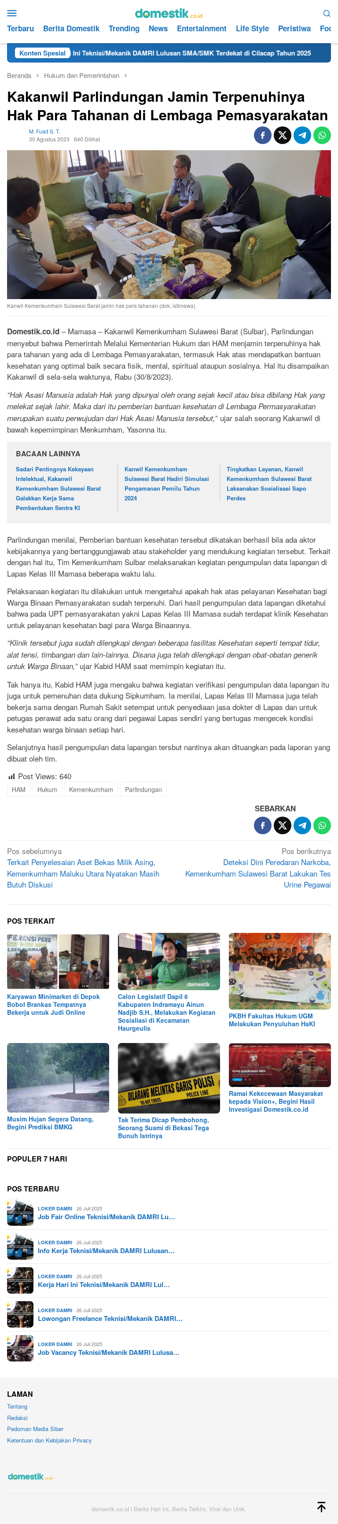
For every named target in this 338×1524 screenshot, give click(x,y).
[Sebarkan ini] (263, 135)
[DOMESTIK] (169, 11)
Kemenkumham (91, 789)
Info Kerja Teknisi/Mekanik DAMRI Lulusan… (106, 1250)
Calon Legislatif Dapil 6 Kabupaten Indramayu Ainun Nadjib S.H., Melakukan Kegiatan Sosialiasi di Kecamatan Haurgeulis (167, 1012)
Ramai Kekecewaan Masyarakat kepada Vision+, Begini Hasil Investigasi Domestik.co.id (276, 1101)
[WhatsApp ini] (322, 135)
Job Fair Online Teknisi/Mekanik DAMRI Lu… (106, 1217)
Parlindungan (143, 789)
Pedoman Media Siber (35, 1428)
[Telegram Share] (302, 135)
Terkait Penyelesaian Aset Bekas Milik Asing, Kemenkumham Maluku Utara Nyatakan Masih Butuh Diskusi (83, 867)
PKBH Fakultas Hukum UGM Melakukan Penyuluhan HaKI (272, 1019)
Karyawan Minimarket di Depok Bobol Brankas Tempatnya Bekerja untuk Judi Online (53, 1004)
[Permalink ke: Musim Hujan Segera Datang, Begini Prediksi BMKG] (58, 1078)
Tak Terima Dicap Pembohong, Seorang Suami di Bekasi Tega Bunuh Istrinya (163, 1127)
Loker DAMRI (55, 1208)
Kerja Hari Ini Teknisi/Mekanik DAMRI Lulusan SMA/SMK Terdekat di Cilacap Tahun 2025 (138, 53)
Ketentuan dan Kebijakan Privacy (49, 1440)
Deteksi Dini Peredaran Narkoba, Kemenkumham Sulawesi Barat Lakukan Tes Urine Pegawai (258, 867)
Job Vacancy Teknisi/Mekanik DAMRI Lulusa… (109, 1352)
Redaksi (17, 1417)
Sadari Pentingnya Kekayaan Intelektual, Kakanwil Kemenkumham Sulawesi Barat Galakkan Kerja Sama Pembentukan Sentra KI (58, 488)
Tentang (17, 1406)
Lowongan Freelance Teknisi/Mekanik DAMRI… (110, 1318)
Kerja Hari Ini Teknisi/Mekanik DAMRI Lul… (104, 1284)
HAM (19, 789)
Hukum (47, 789)
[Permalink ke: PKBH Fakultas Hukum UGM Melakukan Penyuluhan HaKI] (280, 971)
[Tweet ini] (282, 135)
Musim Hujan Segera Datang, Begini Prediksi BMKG (50, 1122)
